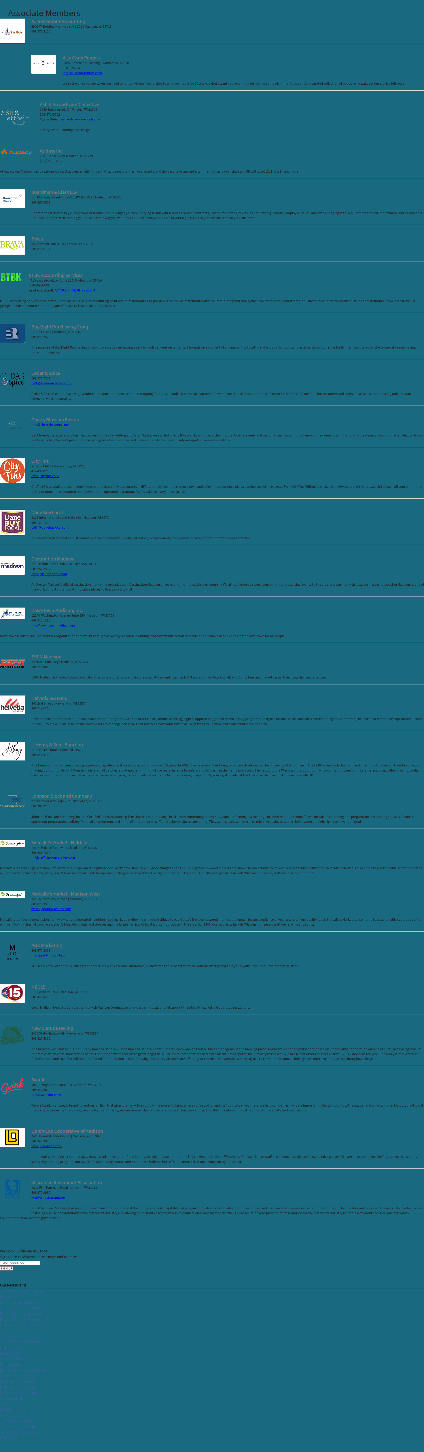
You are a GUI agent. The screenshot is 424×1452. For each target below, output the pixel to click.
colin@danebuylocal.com (50, 527)
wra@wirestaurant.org (48, 1197)
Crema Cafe (9, 1336)
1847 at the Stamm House (21, 1291)
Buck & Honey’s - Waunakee (22, 1324)
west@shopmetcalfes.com (51, 909)
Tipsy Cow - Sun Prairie (19, 1426)
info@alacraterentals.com (82, 73)
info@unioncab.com (46, 1146)
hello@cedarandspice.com (51, 383)
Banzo (5, 1296)
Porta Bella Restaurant (18, 1409)
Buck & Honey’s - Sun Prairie (23, 1319)
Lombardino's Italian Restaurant (26, 1370)
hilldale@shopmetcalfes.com (53, 857)
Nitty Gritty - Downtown (20, 1381)
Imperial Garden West (18, 1364)
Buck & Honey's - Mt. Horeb (22, 1313)
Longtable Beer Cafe (16, 1375)
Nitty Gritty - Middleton (20, 1387)
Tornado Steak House (18, 1432)
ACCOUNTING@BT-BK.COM (75, 290)
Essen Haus (9, 1353)
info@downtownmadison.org (53, 625)
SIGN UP (6, 1268)
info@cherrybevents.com (50, 424)
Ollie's (5, 1403)
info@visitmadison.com (49, 574)
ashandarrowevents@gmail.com (85, 119)
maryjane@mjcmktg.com (50, 955)
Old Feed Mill (11, 1398)
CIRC (4, 1330)
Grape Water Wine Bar (18, 1358)
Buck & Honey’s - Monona (21, 1307)
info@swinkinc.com (46, 1094)
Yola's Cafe (8, 1438)
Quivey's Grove (12, 1415)
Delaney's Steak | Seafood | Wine (27, 1341)
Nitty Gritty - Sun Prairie (20, 1392)
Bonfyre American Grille (19, 1302)
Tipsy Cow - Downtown (19, 1420)
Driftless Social (12, 1347)
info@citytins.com (45, 476)
